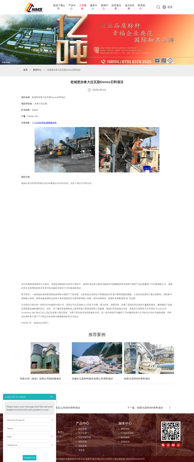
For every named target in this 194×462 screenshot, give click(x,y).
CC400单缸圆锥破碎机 (46, 122)
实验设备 (82, 446)
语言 (170, 7)
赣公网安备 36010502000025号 (129, 459)
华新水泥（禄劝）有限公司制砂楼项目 (40, 378)
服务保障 (125, 429)
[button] (29, 397)
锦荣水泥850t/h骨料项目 (137, 378)
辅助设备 (82, 441)
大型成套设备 (84, 437)
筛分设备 (82, 433)
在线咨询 (125, 441)
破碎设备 (82, 429)
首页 (25, 70)
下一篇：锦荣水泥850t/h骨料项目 (145, 407)
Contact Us (29, 457)
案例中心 (37, 70)
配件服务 (125, 437)
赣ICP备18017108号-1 (103, 459)
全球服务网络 (127, 433)
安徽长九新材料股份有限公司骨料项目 (92, 378)
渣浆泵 (81, 450)
